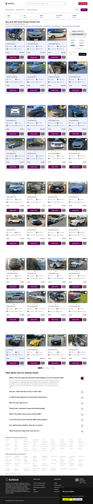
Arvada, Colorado (72, 468)
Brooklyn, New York (63, 457)
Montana (71, 446)
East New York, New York (81, 460)
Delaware (7, 439)
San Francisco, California (72, 457)
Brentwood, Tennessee (53, 469)
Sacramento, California (17, 457)
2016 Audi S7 (10, 349)
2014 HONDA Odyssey (54, 44)
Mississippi (53, 444)
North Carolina (81, 446)
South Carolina (45, 446)
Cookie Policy (87, 496)
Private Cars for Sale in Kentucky (14, 26)
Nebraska (62, 439)
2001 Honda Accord (53, 230)
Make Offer (13, 57)
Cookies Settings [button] (77, 499)
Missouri (16, 448)
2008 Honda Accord (74, 273)
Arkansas (53, 446)
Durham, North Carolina (8, 464)
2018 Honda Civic (11, 44)
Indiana (16, 446)
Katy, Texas (44, 460)
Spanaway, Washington (71, 464)
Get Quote (82, 54)
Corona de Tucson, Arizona (45, 464)
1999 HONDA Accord (53, 273)
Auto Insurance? (77, 34)
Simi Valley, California (35, 460)
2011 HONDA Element (32, 44)
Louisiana (71, 448)
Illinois (16, 444)
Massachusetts (63, 444)
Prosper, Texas (54, 456)
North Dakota (44, 442)
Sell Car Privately (10, 9)
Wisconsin (26, 446)
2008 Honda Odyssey (12, 273)
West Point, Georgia (62, 460)
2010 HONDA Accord (53, 120)
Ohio (52, 450)
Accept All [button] (66, 499)
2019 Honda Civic (73, 197)
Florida (7, 446)
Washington (35, 450)
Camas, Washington (80, 464)
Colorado (7, 448)
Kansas (43, 439)
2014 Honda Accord (53, 306)
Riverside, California (26, 460)
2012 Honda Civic (31, 153)
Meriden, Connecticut (17, 469)
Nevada (80, 448)
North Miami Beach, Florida (26, 469)
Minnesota (62, 442)
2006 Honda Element (74, 306)
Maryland (26, 439)
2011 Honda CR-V (73, 349)
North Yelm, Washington (8, 469)
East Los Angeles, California (9, 460)
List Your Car (83, 3)
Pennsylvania (81, 442)
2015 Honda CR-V (32, 230)
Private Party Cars (20, 9)
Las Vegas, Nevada (26, 457)
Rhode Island (26, 450)
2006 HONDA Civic (11, 120)
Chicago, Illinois (54, 460)
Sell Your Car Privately (39, 485)
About (55, 483)
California (26, 442)
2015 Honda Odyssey (12, 77)
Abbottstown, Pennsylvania (45, 457)
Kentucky (53, 442)
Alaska (16, 439)
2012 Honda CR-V (11, 230)
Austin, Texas (81, 456)
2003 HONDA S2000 (32, 306)
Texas (52, 439)
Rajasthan (44, 450)
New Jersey (35, 442)
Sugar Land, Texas (44, 469)
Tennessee (44, 448)
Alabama (62, 448)
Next (53, 367)
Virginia (34, 444)
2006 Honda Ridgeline (54, 153)
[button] (71, 499)
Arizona (71, 444)
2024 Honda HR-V (32, 197)
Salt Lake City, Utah (72, 460)
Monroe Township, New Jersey (36, 469)
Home (7, 473)
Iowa (7, 450)
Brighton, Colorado (35, 457)
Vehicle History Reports (32, 9)
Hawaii (79, 439)
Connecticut (80, 444)
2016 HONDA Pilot (73, 120)
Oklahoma (71, 442)
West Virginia (44, 444)
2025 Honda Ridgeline (54, 77)
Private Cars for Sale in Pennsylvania (32, 26)
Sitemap (35, 491)
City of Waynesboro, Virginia (35, 465)
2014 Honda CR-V (32, 77)
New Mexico (8, 444)
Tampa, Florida (18, 460)
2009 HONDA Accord (74, 153)
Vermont (71, 439)
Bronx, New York (27, 463)
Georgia (52, 448)
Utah (7, 442)
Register (84, 9)
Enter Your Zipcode (73, 51)
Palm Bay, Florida (63, 468)
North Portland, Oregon (18, 464)
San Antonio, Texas (8, 457)
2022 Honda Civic (53, 349)
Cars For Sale (13, 473)
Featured (10, 30)
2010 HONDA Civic (11, 153)
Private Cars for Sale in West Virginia (70, 26)
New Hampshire (36, 439)
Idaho (16, 450)
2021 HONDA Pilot (32, 120)
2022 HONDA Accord (74, 77)
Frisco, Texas (53, 463)
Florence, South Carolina (63, 464)
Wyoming (35, 446)
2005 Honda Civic (53, 197)
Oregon (16, 442)
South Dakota (63, 446)
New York (26, 448)
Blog (34, 489)
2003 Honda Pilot (73, 230)
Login (77, 9)
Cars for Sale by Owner (39, 483)
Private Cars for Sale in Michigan (51, 26)
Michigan (26, 444)
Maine (34, 448)
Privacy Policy (57, 485)
